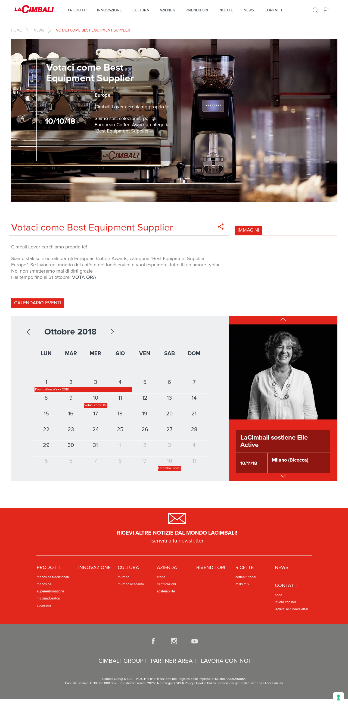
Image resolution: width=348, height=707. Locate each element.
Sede (278, 595)
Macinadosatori (48, 598)
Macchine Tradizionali (53, 577)
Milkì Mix (242, 584)
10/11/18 (248, 463)
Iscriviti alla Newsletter (291, 609)
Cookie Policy (206, 683)
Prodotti (77, 10)
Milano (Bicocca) (290, 460)
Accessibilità (274, 683)
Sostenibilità (166, 591)
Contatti (273, 10)
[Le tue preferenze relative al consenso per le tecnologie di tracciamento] (338, 697)
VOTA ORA (84, 277)
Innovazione (109, 10)
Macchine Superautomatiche (50, 588)
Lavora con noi (285, 602)
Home (16, 30)
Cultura (140, 10)
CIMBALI (109, 660)
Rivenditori (196, 10)
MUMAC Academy (131, 584)
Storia (161, 577)
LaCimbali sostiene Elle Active (274, 441)
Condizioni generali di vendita (239, 683)
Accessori (44, 605)
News (249, 10)
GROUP (133, 660)
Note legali (165, 683)
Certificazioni (166, 584)
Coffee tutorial (245, 577)
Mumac (123, 577)
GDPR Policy (185, 683)
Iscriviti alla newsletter (177, 541)
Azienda (167, 10)
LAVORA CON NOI (225, 660)
